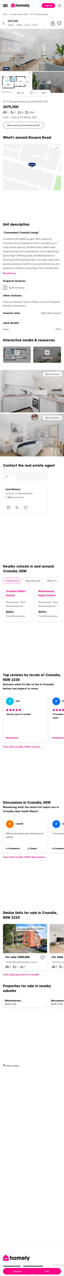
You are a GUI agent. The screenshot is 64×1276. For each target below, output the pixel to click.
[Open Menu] (5, 5)
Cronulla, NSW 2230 (19, 14)
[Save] (59, 23)
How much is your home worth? (23, 125)
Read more (9, 273)
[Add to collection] (42, 957)
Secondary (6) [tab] (32, 580)
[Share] (52, 23)
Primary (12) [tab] (12, 580)
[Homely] (32, 1258)
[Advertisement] (32, 206)
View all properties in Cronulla (21, 974)
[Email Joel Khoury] (8, 507)
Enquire (17, 1271)
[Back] (3, 23)
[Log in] (59, 5)
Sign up (48, 5)
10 (22, 92)
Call (46, 1271)
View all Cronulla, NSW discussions (24, 857)
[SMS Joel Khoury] (26, 507)
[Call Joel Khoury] (17, 507)
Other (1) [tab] (52, 580)
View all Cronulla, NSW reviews (21, 746)
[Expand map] (56, 148)
